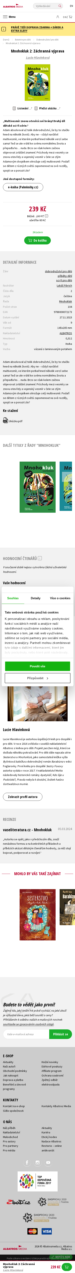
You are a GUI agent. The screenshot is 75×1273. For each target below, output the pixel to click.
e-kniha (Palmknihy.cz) (23, 187)
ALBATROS (66, 333)
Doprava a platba (13, 1080)
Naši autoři (9, 1066)
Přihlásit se (60, 1034)
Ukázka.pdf (12, 421)
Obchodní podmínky (15, 1071)
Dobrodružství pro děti (47, 39)
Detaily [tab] (36, 598)
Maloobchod (10, 1137)
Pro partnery (10, 1146)
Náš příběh (9, 1128)
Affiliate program (52, 1071)
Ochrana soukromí (52, 1075)
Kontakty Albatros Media (56, 1106)
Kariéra (46, 1132)
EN (71, 6)
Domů (6, 39)
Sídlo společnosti (13, 1111)
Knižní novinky (50, 1062)
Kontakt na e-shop (14, 1106)
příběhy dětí (65, 276)
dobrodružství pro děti (58, 271)
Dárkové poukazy (52, 1066)
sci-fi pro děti (64, 280)
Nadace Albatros (51, 1141)
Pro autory (9, 1141)
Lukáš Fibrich (64, 285)
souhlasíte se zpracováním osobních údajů (28, 1024)
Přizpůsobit (35, 678)
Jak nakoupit (10, 1075)
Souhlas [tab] (13, 598)
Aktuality (8, 1062)
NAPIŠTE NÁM (62, 1257)
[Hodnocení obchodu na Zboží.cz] (19, 1200)
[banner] (21, 4)
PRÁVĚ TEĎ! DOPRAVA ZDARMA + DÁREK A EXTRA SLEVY (37, 28)
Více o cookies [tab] (60, 598)
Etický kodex (49, 1137)
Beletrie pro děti (23, 39)
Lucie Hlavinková (37, 58)
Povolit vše (37, 666)
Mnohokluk (65, 301)
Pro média (9, 1150)
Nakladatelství (11, 1132)
